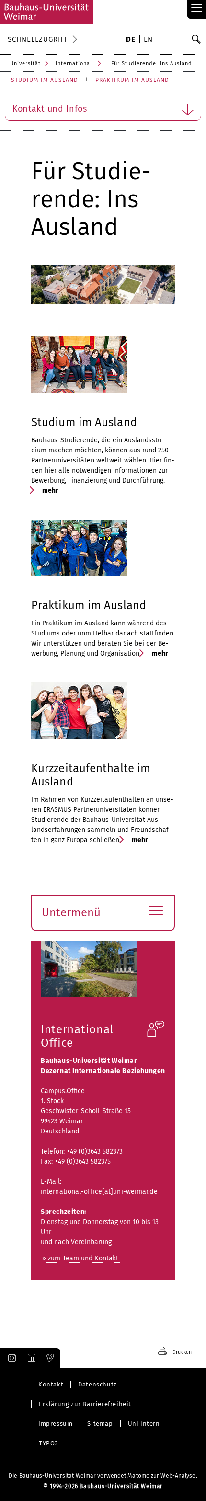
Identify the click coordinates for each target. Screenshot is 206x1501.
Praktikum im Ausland (88, 605)
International (74, 63)
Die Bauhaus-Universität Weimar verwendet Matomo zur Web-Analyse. (103, 1475)
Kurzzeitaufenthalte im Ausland (90, 775)
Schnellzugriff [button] (38, 39)
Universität (25, 63)
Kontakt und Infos (49, 109)
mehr (50, 490)
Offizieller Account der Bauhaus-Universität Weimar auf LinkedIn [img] (30, 1358)
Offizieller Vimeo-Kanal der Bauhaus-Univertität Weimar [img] (50, 1358)
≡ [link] (196, 8)
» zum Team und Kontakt (80, 1258)
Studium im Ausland (84, 422)
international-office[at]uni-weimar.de (99, 1192)
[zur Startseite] (46, 12)
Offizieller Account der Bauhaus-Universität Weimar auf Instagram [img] (10, 1358)
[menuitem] (130, 40)
